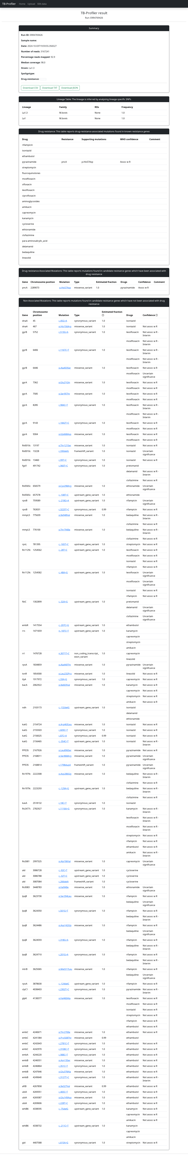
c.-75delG (63, 1108)
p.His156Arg (65, 326)
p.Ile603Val (64, 684)
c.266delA (64, 881)
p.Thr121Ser (65, 445)
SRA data (42, 3)
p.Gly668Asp (65, 434)
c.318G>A (63, 939)
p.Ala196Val (65, 861)
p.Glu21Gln (64, 382)
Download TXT (49, 87)
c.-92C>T (63, 870)
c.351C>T (63, 1066)
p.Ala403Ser (65, 367)
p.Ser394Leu (65, 896)
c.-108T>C (64, 494)
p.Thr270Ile (64, 1032)
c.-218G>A (64, 500)
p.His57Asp (65, 287)
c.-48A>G (63, 572)
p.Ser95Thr (64, 393)
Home (22, 3)
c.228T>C (63, 1103)
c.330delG (64, 451)
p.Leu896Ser (65, 750)
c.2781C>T (64, 1043)
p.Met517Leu (65, 969)
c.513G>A (63, 332)
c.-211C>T (64, 1125)
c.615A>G (63, 1142)
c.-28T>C (63, 549)
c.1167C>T (64, 349)
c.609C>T (63, 730)
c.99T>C (63, 460)
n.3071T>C (64, 653)
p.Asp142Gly (65, 925)
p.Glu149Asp (65, 1097)
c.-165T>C (64, 544)
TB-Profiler (9, 4)
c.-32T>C (63, 875)
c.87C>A (63, 735)
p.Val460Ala (64, 998)
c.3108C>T (64, 1049)
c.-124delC (64, 983)
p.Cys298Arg (65, 485)
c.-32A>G (63, 601)
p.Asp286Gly (65, 773)
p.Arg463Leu (65, 724)
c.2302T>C (64, 989)
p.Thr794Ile (64, 529)
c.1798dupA (65, 764)
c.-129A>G (64, 788)
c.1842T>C (64, 422)
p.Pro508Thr (65, 1037)
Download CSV (30, 87)
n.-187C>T (64, 630)
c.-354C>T (64, 741)
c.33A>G (63, 679)
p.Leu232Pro (65, 673)
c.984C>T (63, 405)
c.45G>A (63, 320)
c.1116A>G (64, 808)
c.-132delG (64, 707)
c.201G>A (63, 954)
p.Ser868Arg (65, 755)
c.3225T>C (64, 509)
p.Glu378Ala (65, 1071)
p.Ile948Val (64, 515)
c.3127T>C (64, 1077)
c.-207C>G (64, 625)
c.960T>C (63, 465)
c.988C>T (63, 1054)
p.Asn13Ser (64, 1060)
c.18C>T (63, 803)
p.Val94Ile (64, 887)
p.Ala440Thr (65, 664)
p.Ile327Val (64, 1086)
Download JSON (69, 87)
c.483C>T (63, 1091)
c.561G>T (63, 910)
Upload (31, 3)
